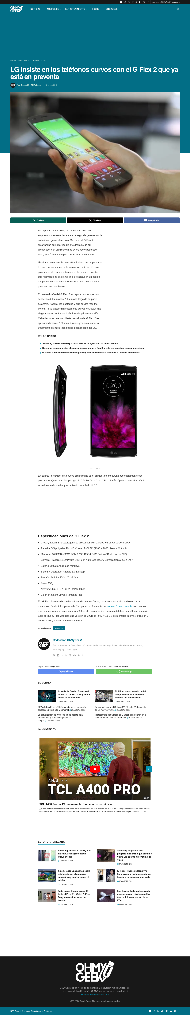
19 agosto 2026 (123, 710)
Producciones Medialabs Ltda (95, 994)
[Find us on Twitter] (144, 2)
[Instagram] (70, 655)
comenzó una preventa (119, 606)
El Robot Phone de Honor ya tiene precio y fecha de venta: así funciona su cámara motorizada (91, 352)
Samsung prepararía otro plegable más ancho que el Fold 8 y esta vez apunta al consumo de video (93, 348)
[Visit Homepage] (16, 9)
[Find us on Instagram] (125, 2)
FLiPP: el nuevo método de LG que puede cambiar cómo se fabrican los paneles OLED (130, 694)
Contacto (176, 2)
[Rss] (79, 655)
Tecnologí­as (24, 60)
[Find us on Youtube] (121, 2)
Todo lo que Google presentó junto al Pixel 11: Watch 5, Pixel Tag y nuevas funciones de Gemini (74, 895)
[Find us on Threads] (136, 2)
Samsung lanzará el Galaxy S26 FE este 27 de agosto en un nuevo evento (80, 343)
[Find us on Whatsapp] (129, 2)
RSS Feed (14, 1011)
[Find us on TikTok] (132, 2)
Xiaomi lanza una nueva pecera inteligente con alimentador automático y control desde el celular (74, 875)
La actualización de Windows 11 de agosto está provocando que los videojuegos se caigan (60, 717)
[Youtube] (74, 655)
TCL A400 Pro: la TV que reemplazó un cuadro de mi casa (76, 804)
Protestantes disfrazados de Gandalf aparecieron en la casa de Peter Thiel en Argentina (120, 716)
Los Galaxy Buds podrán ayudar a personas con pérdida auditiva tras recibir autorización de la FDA (134, 895)
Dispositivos (39, 60)
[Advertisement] (95, 36)
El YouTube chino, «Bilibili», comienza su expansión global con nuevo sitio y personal (62, 708)
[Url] (54, 655)
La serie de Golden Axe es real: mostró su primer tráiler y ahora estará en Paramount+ (74, 694)
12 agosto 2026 (125, 881)
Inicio (13, 60)
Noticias (35, 8)
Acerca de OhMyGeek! (161, 2)
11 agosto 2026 (125, 904)
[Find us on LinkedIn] (140, 2)
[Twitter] (62, 655)
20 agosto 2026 (66, 701)
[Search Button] (178, 9)
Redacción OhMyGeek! (30, 85)
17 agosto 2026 (125, 864)
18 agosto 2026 (135, 717)
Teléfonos (58, 628)
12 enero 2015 (51, 85)
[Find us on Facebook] (148, 2)
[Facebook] (58, 655)
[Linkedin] (66, 655)
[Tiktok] (82, 655)
